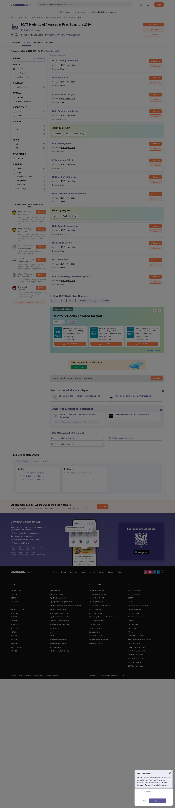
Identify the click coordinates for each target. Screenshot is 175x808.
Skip (145, 801)
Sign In (157, 801)
